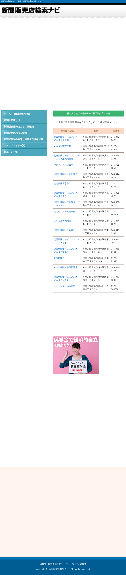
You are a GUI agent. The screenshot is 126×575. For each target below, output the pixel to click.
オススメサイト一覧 (14, 145)
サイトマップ (65, 563)
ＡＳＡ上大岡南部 (62, 221)
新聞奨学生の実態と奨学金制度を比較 (23, 139)
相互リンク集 (11, 151)
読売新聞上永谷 (61, 183)
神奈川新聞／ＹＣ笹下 (64, 230)
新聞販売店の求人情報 (15, 133)
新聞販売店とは (12, 120)
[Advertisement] (63, 41)
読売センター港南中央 (64, 211)
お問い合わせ (79, 563)
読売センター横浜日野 (64, 286)
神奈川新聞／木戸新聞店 (65, 174)
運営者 (43, 563)
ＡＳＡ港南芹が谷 (62, 146)
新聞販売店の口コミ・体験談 (19, 126)
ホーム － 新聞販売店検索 (17, 114)
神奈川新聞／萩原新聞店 (65, 267)
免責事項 (52, 563)
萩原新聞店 (59, 258)
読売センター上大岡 (63, 165)
